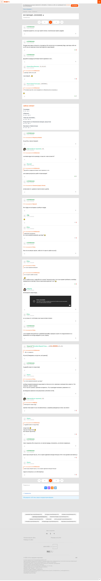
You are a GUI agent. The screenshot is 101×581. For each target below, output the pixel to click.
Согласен (74, 5)
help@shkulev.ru (33, 571)
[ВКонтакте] (45, 488)
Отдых (29, 11)
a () (34, 148)
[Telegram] (55, 488)
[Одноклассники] (52, 488)
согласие (68, 4)
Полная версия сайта (29, 537)
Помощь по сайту (28, 539)
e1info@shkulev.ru (56, 570)
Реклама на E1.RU (56, 537)
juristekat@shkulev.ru (65, 570)
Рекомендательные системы (30, 573)
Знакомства (34, 11)
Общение (25, 11)
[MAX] (49, 488)
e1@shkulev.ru (40, 569)
